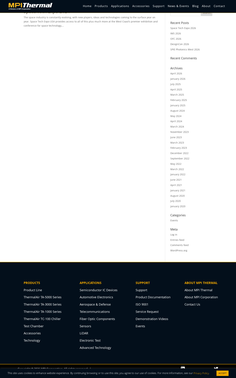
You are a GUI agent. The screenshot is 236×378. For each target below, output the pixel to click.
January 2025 (177, 105)
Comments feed (179, 245)
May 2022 (175, 163)
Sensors (85, 326)
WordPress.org (178, 250)
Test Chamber (34, 326)
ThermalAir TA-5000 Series (43, 297)
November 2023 (179, 132)
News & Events (178, 6)
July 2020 (175, 201)
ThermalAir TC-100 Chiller (42, 319)
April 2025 (176, 89)
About (206, 6)
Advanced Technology (95, 348)
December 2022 (179, 153)
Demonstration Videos (152, 319)
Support (159, 6)
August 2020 (177, 195)
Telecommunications (95, 312)
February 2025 (178, 100)
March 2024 (177, 126)
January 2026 (177, 78)
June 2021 (176, 179)
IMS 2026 (175, 33)
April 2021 (176, 185)
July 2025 (175, 84)
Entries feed (177, 240)
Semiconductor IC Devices (98, 290)
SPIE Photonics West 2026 (185, 49)
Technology (32, 340)
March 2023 (177, 142)
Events (174, 220)
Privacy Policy (201, 373)
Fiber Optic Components (97, 319)
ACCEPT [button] (222, 373)
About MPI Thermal (199, 290)
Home (87, 6)
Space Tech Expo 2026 (183, 28)
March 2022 (177, 169)
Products (101, 6)
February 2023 (178, 147)
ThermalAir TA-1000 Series (43, 312)
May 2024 (175, 116)
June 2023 (176, 137)
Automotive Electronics (96, 297)
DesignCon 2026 (179, 44)
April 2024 (176, 121)
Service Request (147, 312)
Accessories (141, 6)
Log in (173, 234)
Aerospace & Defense (95, 304)
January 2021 (177, 190)
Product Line (33, 290)
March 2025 (177, 94)
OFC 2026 (175, 38)
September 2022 (179, 158)
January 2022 (177, 174)
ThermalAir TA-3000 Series (43, 304)
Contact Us (192, 304)
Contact (219, 6)
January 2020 (177, 206)
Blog (195, 6)
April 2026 (176, 73)
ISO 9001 (142, 304)
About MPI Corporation (201, 297)
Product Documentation (153, 297)
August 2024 (177, 110)
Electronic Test (90, 340)
